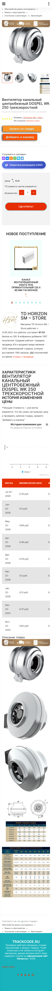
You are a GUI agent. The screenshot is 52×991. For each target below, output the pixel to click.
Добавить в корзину (20, 137)
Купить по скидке (22, 128)
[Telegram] (22, 158)
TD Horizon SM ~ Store (32, 117)
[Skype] (18, 158)
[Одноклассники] (11, 158)
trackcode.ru (26, 942)
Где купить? (26, 206)
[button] (12, 303)
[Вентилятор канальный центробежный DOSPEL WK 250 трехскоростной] (26, 44)
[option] (26, 44)
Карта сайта (8, 966)
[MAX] (3, 158)
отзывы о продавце (23, 356)
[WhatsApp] (14, 158)
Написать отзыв (32, 121)
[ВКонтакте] (7, 158)
